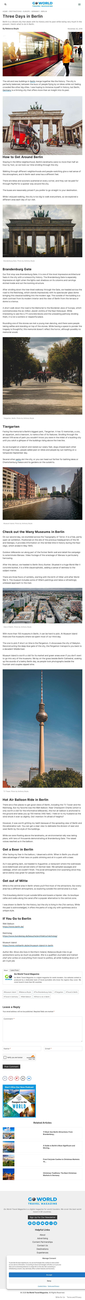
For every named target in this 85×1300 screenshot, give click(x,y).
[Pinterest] (38, 1223)
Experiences (42, 1252)
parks (18, 459)
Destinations (15, 11)
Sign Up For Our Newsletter (42, 1217)
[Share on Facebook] (5, 1078)
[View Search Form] (5, 4)
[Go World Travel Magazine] (8, 977)
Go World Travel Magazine (26, 974)
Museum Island (10, 992)
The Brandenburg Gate (43, 992)
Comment (9, 1019)
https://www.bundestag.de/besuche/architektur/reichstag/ (30, 936)
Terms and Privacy (53, 1286)
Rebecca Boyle (12, 29)
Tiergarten (59, 992)
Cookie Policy (42, 1286)
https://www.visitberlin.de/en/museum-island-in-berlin (28, 945)
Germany (35, 11)
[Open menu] (79, 4)
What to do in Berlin (41, 997)
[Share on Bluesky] (29, 1078)
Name (7, 1049)
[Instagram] (34, 1223)
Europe (26, 11)
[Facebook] (29, 1223)
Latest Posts (15, 970)
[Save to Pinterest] (11, 1078)
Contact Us (42, 1245)
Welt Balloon (26, 997)
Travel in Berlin (71, 992)
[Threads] (51, 1223)
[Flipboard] (55, 1223)
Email (48, 1049)
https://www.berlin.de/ (13, 926)
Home (5, 11)
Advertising (42, 1238)
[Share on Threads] (23, 1078)
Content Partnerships (42, 1242)
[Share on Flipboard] (17, 1078)
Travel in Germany (11, 997)
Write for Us (60, 1297)
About (6, 970)
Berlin (44, 11)
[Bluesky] (46, 1223)
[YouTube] (42, 1223)
